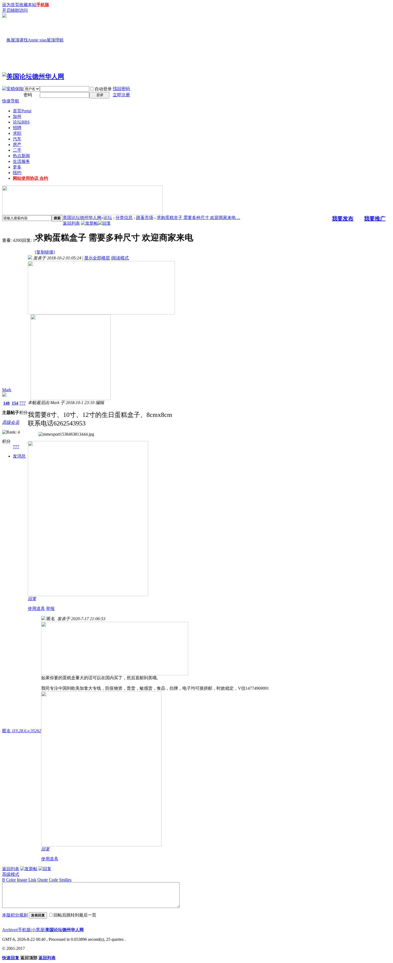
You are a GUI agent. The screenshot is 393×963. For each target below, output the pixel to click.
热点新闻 (21, 156)
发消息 (19, 456)
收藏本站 (27, 4)
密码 (28, 95)
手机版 (42, 4)
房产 (17, 144)
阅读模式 (120, 258)
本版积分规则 (15, 915)
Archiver (9, 929)
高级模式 (10, 874)
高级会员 (10, 422)
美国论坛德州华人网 (82, 217)
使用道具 (36, 608)
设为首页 (10, 4)
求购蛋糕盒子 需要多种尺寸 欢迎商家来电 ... (198, 217)
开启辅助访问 (15, 10)
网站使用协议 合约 (30, 178)
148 (6, 403)
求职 (17, 133)
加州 (17, 116)
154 (15, 403)
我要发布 (342, 218)
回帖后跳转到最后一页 (74, 915)
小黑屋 (38, 929)
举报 (50, 608)
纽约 (17, 172)
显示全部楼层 (97, 258)
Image (22, 879)
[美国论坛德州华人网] (33, 76)
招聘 (17, 127)
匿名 (21, 730)
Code (53, 879)
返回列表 (71, 223)
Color (11, 879)
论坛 (21, 122)
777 (22, 403)
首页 (22, 111)
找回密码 (121, 88)
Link (32, 879)
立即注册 (121, 95)
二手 (17, 150)
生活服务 (21, 161)
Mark (6, 389)
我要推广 (375, 218)
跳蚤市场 (144, 217)
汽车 (17, 139)
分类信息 (124, 217)
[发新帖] (89, 223)
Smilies (65, 879)
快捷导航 (10, 101)
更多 (17, 167)
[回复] (104, 223)
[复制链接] (45, 252)
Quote (42, 879)
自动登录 (103, 89)
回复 (32, 598)
